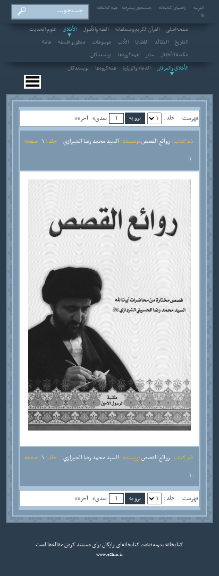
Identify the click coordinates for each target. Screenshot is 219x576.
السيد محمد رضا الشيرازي (91, 141)
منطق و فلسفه (72, 42)
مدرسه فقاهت (152, 545)
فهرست (190, 118)
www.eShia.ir (109, 554)
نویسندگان (101, 55)
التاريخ (181, 42)
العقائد (162, 42)
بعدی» (99, 118)
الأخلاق (70, 29)
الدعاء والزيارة (136, 68)
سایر (150, 55)
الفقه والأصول (95, 29)
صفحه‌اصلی (177, 29)
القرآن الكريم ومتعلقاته (137, 29)
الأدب (123, 42)
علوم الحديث (42, 29)
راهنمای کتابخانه (172, 8)
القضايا (141, 42)
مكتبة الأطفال (174, 55)
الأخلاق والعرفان (172, 68)
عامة (47, 42)
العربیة (198, 8)
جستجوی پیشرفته (136, 8)
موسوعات (101, 42)
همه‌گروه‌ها (128, 55)
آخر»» (81, 118)
